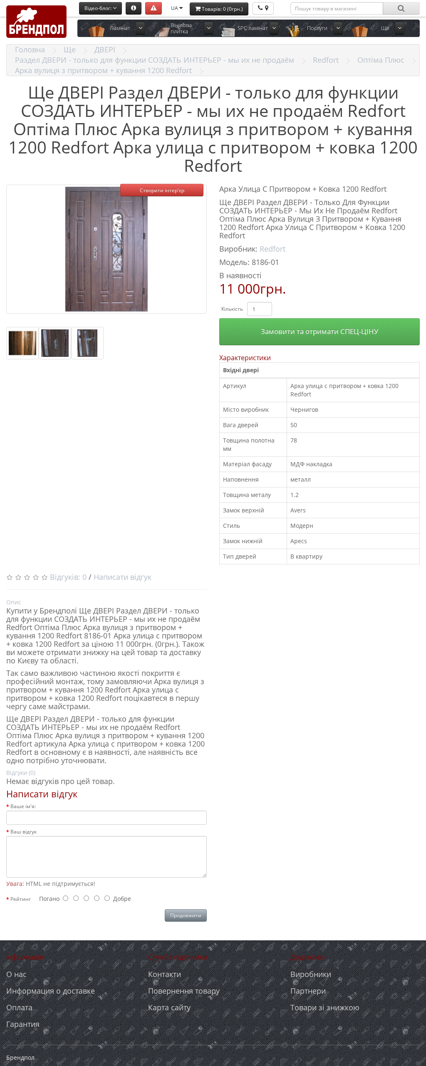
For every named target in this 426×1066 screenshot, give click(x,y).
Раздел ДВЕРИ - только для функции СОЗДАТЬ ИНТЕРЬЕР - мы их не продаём (154, 60)
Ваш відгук (23, 831)
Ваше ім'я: (23, 806)
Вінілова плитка (181, 28)
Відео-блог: (98, 8)
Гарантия (23, 1024)
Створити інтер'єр (162, 190)
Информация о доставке (50, 991)
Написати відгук (122, 577)
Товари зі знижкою (324, 1007)
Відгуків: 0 (68, 577)
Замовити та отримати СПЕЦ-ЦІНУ (320, 331)
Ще (385, 28)
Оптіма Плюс (380, 60)
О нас (16, 974)
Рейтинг (20, 899)
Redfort (326, 60)
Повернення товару (184, 991)
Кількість (232, 308)
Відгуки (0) (20, 773)
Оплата (19, 1007)
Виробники (310, 974)
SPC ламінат (253, 28)
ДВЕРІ (104, 49)
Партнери (308, 991)
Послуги (317, 28)
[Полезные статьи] (133, 8)
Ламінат (120, 28)
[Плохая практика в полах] (153, 8)
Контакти (164, 974)
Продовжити (185, 915)
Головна (30, 49)
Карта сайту (169, 1007)
